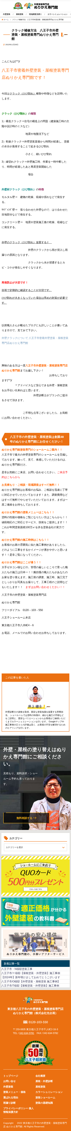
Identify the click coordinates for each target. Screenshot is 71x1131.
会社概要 (40, 1076)
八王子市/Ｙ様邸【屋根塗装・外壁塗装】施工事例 (30, 973)
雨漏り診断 (9, 1103)
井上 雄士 (35, 706)
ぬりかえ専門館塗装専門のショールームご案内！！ (32, 449)
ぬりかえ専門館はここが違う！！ (21, 562)
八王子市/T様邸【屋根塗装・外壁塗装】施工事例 (30, 985)
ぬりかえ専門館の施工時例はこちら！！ (25, 539)
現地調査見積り (35, 14)
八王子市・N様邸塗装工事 (16, 969)
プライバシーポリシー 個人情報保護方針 (18, 1110)
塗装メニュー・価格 (14, 1092)
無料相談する (24, 818)
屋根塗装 (19, 14)
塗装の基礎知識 (44, 1103)
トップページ (10, 1076)
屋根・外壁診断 (44, 1081)
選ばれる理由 (10, 1097)
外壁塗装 (6, 14)
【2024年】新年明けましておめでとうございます (30, 977)
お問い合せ (9, 1081)
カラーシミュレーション (58, 14)
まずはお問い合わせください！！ (45, 587)
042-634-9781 (26, 1033)
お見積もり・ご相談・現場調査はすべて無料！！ (31, 484)
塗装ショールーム (45, 1097)
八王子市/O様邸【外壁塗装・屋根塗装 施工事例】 (30, 981)
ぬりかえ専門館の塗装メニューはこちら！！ (28, 512)
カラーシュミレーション (49, 1092)
